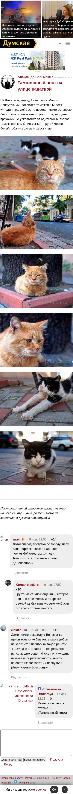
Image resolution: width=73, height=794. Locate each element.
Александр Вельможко (35, 77)
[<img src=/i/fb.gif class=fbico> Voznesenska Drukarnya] (16, 700)
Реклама (36, 71)
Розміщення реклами (37, 778)
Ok (54, 789)
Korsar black (25, 585)
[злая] (4, 539)
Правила (56, 759)
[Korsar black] (8, 584)
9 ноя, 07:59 (52, 585)
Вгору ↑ (9, 764)
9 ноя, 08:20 (39, 630)
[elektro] (3, 630)
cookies (41, 789)
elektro (16, 630)
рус (59, 43)
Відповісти (20, 573)
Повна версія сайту (12, 778)
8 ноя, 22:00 (37, 539)
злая (17, 539)
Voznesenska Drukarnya (49, 691)
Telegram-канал (27, 782)
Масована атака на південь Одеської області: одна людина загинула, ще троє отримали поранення (21, 30)
